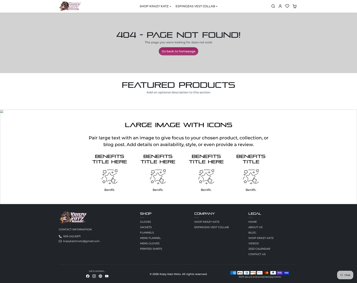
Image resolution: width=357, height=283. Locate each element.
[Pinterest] (100, 275)
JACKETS (146, 227)
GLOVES (145, 221)
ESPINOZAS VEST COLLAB (211, 227)
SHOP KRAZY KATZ (206, 221)
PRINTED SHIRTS (151, 248)
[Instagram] (94, 275)
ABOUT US (255, 227)
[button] (273, 6)
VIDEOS (253, 243)
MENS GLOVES (150, 243)
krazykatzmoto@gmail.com (81, 241)
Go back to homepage (178, 51)
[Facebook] (88, 275)
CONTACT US (257, 254)
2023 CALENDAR (259, 248)
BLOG (252, 232)
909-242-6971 (72, 236)
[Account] (280, 6)
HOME (252, 221)
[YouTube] (107, 275)
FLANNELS (147, 232)
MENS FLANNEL (150, 238)
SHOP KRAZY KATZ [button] (154, 6)
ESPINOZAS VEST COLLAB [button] (195, 6)
